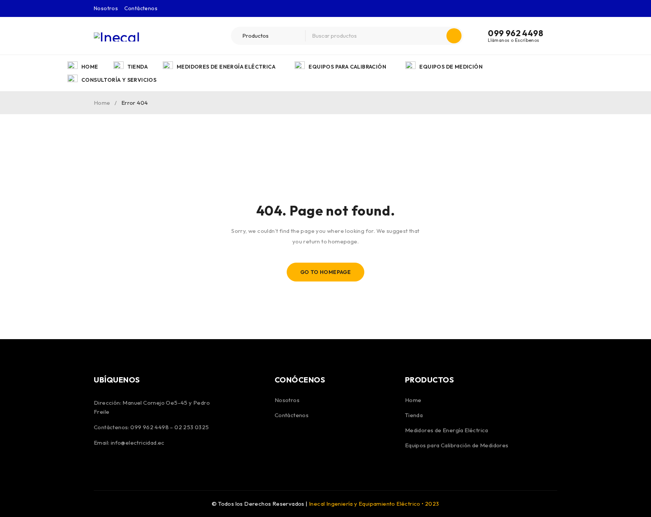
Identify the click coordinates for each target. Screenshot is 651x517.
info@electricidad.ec (138, 442)
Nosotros (106, 8)
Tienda (414, 415)
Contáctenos (140, 8)
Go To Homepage (325, 272)
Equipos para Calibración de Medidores (457, 445)
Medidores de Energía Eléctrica (446, 430)
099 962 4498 (515, 33)
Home (102, 102)
